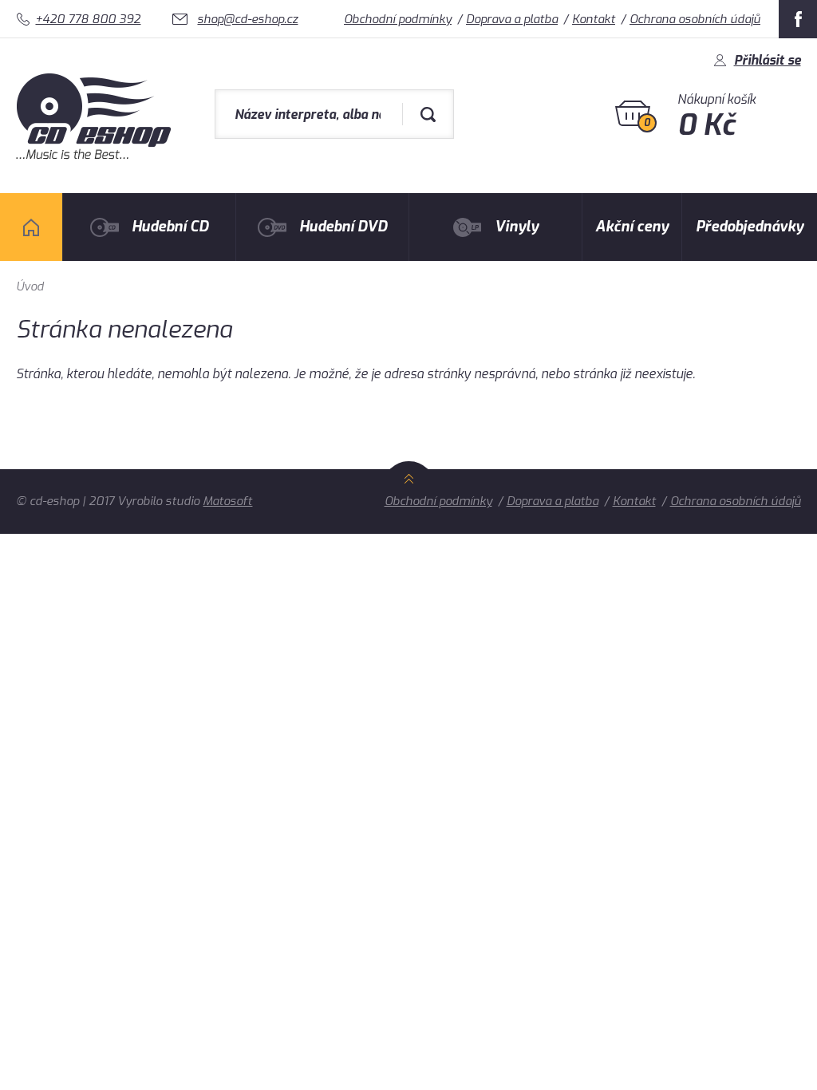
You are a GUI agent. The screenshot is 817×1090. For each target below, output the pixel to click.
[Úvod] (31, 227)
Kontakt (593, 19)
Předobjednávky (749, 226)
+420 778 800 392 (87, 19)
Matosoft (227, 501)
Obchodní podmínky (398, 19)
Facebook (798, 19)
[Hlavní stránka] (95, 155)
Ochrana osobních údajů (695, 19)
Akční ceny (632, 226)
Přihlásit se (767, 60)
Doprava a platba (512, 19)
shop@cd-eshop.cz (247, 19)
